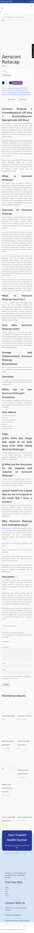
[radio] (6, 75)
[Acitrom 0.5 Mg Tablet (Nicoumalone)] (9, 807)
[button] (17, 4)
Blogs (6, 893)
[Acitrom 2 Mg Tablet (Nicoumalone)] (25, 731)
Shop (6, 891)
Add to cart (17, 83)
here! (25, 929)
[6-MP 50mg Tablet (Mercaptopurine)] (25, 760)
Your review (5, 647)
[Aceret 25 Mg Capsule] (9, 706)
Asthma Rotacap (15, 90)
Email (4, 670)
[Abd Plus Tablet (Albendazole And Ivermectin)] (9, 767)
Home (3, 17)
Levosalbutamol (6, 185)
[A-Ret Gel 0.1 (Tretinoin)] (25, 706)
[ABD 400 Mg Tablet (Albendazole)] (9, 731)
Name (4, 663)
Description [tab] (11, 99)
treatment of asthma (25, 94)
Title (4, 71)
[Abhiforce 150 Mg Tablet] (25, 807)
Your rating (5, 641)
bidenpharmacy (10, 17)
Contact (7, 895)
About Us (7, 889)
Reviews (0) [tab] (22, 99)
